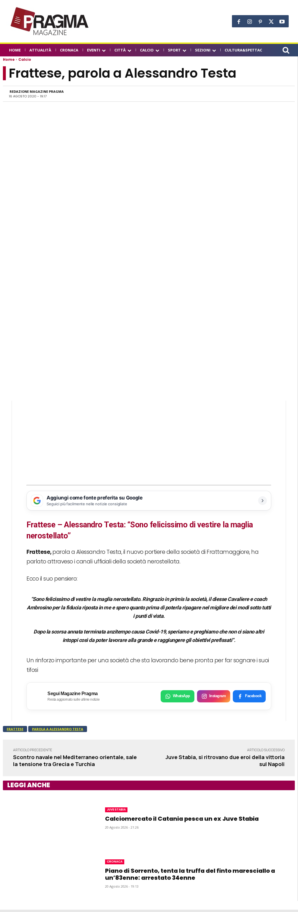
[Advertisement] (148, 441)
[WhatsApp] (229, 93)
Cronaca (115, 861)
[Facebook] (239, 22)
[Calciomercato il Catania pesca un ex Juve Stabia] (47, 818)
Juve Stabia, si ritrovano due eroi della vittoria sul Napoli (225, 760)
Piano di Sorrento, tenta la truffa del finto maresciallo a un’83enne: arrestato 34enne (190, 874)
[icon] (286, 51)
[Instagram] (249, 22)
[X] (271, 22)
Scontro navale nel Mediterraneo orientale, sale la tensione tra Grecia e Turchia (75, 760)
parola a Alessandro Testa (57, 729)
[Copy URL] (269, 93)
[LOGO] (50, 21)
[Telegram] (256, 93)
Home (9, 59)
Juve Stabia (116, 809)
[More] (283, 93)
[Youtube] (282, 22)
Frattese (15, 729)
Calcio (24, 59)
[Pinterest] (260, 22)
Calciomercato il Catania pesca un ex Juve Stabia (182, 819)
